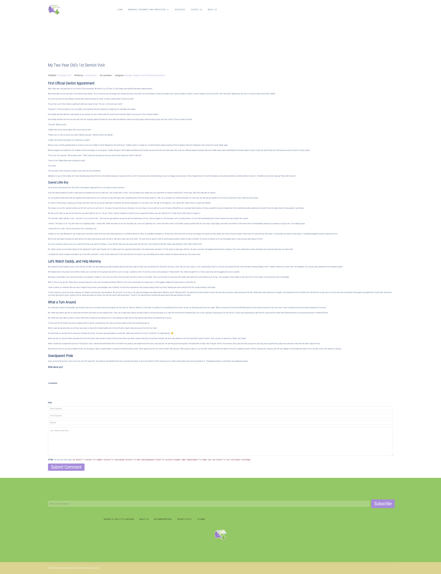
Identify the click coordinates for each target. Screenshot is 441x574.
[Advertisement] (220, 36)
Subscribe (383, 503)
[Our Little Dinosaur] (54, 9)
